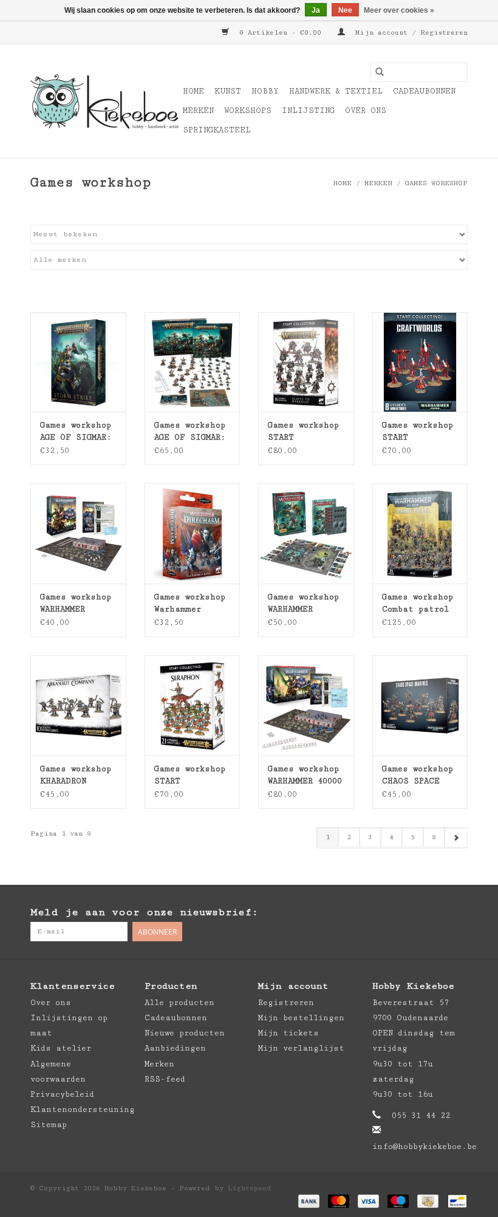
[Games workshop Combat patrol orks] (420, 533)
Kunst (227, 91)
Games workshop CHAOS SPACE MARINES (417, 775)
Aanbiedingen (175, 1048)
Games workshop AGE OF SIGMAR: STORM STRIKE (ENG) (75, 431)
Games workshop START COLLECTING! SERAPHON (189, 775)
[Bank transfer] (309, 1201)
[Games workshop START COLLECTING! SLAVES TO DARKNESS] (306, 362)
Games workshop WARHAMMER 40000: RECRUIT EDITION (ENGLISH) (75, 603)
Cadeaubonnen (424, 91)
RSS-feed (165, 1079)
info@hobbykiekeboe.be (424, 1146)
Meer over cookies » (399, 10)
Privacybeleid (62, 1094)
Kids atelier (60, 1048)
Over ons (365, 110)
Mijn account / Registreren (409, 32)
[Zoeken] (379, 72)
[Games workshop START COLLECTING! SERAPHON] (192, 705)
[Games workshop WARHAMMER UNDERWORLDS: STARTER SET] (306, 533)
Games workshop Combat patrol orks (417, 603)
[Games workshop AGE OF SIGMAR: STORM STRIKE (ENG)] (78, 362)
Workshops (247, 110)
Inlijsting (308, 110)
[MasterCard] (338, 1201)
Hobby (265, 91)
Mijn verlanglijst (301, 1048)
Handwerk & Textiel (336, 91)
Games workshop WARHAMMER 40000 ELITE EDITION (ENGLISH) (305, 775)
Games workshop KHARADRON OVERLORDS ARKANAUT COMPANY (75, 775)
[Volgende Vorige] (456, 838)
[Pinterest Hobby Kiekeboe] (433, 912)
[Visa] (368, 1201)
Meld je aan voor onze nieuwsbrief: (144, 912)
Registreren (286, 1002)
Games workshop (436, 183)
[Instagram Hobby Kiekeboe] (458, 912)
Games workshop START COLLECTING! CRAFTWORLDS (417, 431)
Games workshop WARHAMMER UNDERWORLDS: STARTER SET (303, 603)
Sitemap (48, 1125)
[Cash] (427, 1201)
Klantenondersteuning (82, 1109)
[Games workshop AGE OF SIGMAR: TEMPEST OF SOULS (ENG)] (192, 362)
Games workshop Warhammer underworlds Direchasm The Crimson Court (189, 603)
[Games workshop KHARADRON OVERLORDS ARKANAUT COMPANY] (78, 705)
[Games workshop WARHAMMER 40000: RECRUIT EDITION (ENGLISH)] (78, 533)
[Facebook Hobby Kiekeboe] (409, 912)
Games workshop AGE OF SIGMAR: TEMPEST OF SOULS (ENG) (189, 431)
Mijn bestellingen (301, 1018)
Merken (198, 110)
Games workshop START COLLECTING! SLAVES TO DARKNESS (303, 431)
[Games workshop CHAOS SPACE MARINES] (420, 705)
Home (193, 91)
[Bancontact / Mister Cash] (455, 1201)
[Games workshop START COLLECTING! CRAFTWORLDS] (420, 362)
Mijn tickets (288, 1033)
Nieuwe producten (185, 1033)
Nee (345, 10)
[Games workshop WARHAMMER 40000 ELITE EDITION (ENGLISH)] (306, 705)
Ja (316, 10)
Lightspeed (249, 1188)
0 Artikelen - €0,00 (280, 32)
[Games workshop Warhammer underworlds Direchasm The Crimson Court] (192, 533)
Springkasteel (217, 130)
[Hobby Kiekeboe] (104, 101)
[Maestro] (398, 1201)
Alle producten (179, 1002)
